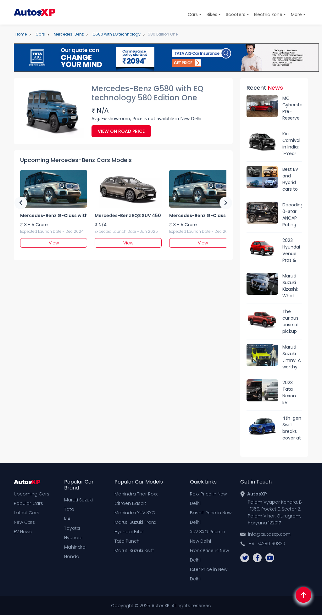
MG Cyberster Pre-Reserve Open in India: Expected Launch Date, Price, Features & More (292, 108)
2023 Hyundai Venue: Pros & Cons (291, 250)
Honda (71, 556)
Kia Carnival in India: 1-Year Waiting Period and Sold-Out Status (291, 144)
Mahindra (75, 547)
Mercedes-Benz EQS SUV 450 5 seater (128, 215)
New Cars (24, 522)
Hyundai (73, 537)
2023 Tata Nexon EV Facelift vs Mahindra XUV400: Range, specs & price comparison (292, 392)
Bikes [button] (212, 14)
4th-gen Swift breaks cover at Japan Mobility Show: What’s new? (291, 428)
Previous (20, 203)
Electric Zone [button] (268, 14)
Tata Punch (127, 541)
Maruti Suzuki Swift (134, 550)
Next (225, 203)
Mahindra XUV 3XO (134, 513)
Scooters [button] (235, 14)
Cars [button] (193, 14)
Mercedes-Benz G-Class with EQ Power (53, 215)
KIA (67, 519)
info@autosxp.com (269, 534)
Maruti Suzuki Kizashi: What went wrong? (290, 286)
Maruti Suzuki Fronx (135, 522)
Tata (69, 509)
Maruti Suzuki (78, 500)
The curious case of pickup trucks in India (291, 321)
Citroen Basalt (130, 503)
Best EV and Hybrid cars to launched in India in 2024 (292, 179)
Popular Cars (28, 503)
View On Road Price (121, 131)
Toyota (72, 528)
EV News (23, 531)
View (54, 243)
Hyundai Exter (129, 531)
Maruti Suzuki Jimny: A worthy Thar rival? (291, 357)
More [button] (296, 14)
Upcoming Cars (31, 494)
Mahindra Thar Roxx (136, 494)
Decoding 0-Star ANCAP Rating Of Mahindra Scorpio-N (292, 215)
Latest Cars (26, 513)
